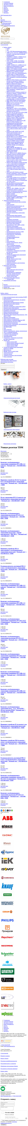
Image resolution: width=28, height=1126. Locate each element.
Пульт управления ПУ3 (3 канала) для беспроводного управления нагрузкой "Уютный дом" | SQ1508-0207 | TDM (13, 499)
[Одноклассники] (3, 810)
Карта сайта (4, 1071)
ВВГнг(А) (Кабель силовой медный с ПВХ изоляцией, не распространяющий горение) (17, 77)
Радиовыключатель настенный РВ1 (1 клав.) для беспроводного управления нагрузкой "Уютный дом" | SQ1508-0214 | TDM (14, 760)
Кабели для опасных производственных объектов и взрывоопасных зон (17, 191)
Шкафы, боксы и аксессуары (14, 258)
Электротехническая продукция (12, 200)
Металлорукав (10, 271)
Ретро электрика (11, 264)
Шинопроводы (10, 257)
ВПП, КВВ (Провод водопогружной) (16, 100)
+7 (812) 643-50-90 (16, 1096)
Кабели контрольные (12, 195)
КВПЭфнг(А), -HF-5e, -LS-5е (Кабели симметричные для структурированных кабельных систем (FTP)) (17, 110)
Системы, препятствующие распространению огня (13, 274)
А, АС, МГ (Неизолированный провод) (17, 51)
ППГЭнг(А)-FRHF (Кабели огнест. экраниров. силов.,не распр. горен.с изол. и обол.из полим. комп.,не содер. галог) (16, 168)
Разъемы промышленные (13, 237)
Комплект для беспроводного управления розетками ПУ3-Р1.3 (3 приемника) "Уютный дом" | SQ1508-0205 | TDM (13, 516)
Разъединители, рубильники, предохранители (14, 235)
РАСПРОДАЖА (11, 238)
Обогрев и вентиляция (12, 226)
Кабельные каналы (11, 267)
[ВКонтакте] (1, 810)
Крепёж (9, 268)
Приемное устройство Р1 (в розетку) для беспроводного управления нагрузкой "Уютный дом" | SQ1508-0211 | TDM (14, 726)
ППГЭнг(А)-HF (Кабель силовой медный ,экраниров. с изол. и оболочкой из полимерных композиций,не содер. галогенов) (17, 174)
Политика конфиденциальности (9, 1061)
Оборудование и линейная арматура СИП (14, 320)
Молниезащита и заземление (14, 272)
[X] (8, 810)
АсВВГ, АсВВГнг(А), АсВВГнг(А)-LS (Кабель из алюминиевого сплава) (16, 65)
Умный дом (9, 253)
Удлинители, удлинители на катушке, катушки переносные (16, 251)
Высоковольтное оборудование (14, 210)
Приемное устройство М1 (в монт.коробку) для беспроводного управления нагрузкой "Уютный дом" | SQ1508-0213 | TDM (13, 551)
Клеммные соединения (12, 219)
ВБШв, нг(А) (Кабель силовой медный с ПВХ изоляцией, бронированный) (17, 69)
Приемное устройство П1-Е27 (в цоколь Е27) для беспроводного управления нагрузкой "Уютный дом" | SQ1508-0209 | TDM (14, 482)
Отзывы (6, 11)
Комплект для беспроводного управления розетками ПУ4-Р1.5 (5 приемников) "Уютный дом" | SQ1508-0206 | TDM (13, 795)
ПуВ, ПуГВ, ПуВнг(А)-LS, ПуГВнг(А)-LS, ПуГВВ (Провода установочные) (17, 178)
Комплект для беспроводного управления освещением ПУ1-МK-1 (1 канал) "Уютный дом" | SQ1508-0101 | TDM (13, 604)
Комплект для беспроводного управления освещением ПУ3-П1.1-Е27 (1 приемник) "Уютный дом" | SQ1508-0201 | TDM (13, 656)
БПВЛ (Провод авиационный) (14, 67)
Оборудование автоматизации (14, 227)
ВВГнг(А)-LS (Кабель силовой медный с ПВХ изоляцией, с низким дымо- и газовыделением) (17, 89)
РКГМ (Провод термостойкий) (14, 184)
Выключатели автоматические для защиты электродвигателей (15, 206)
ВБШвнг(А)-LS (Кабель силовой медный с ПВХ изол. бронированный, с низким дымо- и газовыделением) (17, 73)
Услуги (5, 7)
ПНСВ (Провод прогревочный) (15, 157)
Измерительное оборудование (14, 215)
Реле (8, 239)
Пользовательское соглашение (8, 1063)
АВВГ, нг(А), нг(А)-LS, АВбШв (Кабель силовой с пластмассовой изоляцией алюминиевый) (17, 54)
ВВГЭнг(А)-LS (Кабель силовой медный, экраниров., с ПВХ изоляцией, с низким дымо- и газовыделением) (17, 97)
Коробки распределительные (14, 222)
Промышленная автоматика (14, 233)
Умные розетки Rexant (12, 344)
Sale (8, 50)
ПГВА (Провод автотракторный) (15, 155)
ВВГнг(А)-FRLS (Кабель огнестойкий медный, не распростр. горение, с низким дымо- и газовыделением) (16, 81)
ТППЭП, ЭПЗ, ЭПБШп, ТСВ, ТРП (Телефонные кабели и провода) (15, 189)
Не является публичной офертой (9, 1068)
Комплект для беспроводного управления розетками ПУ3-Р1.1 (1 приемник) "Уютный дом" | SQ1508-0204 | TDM (14, 639)
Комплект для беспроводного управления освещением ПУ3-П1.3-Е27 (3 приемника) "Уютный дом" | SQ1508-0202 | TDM (14, 621)
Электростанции (11, 261)
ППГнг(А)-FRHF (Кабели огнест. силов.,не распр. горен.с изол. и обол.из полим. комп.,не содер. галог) (17, 160)
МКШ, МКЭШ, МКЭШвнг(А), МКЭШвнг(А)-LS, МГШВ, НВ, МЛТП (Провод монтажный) (16, 149)
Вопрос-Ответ (4, 1058)
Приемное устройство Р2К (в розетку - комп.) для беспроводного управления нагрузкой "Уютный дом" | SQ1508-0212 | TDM (14, 743)
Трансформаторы (11, 249)
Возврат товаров (5, 1056)
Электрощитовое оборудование (12, 277)
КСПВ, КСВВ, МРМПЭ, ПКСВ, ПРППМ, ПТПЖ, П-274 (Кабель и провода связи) (15, 145)
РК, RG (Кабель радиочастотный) (15, 182)
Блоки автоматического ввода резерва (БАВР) (15, 297)
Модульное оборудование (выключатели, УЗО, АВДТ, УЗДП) (15, 224)
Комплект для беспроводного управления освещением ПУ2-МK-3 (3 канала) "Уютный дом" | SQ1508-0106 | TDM (13, 691)
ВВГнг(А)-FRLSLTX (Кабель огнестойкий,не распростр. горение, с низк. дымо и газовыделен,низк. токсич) (17, 85)
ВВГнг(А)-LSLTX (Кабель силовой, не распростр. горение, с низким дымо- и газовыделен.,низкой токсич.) (16, 93)
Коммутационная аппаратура (14, 220)
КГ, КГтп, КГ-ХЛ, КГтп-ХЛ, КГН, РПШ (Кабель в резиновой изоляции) (17, 113)
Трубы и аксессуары (12, 276)
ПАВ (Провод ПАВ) (12, 151)
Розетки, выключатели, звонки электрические (15, 331)
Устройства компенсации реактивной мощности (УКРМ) (16, 255)
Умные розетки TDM (12, 346)
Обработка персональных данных (9, 1066)
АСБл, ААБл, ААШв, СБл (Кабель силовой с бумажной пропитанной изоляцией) (15, 62)
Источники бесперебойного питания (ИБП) (15, 309)
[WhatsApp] (12, 810)
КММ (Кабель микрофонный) (14, 124)
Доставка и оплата (8, 4)
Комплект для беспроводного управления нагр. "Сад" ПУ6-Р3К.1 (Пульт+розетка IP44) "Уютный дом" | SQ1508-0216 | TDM (13, 709)
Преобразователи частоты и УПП (15, 231)
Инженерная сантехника (10, 280)
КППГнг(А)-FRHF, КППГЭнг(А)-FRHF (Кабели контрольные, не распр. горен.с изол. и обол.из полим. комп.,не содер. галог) (17, 128)
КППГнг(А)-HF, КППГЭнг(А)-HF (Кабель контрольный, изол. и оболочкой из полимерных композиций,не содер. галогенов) (15, 133)
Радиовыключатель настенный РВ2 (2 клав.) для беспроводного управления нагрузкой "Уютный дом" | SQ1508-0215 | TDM (14, 568)
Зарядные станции (11, 211)
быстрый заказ (4, 473)
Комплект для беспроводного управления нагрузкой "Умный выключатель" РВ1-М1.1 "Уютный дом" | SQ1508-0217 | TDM (14, 533)
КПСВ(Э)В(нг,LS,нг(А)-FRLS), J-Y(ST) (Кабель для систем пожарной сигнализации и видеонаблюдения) (17, 138)
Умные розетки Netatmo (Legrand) (15, 343)
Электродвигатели (11, 260)
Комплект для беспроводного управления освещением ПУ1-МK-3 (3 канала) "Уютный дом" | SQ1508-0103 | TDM (13, 586)
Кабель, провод (7, 47)
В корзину (3, 474)
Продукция (3, 451)
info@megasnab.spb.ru (6, 1096)
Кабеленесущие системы (10, 265)
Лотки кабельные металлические (15, 269)
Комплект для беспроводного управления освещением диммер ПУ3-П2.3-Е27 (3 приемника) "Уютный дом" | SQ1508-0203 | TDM (14, 778)
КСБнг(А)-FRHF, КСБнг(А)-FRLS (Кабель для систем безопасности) (15, 141)
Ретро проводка (11, 241)
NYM (8, 48)
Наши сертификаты (9, 6)
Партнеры (6, 10)
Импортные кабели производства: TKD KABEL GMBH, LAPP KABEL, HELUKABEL (17, 198)
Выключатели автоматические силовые (17, 208)
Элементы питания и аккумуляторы (16, 262)
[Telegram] (6, 810)
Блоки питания (10, 204)
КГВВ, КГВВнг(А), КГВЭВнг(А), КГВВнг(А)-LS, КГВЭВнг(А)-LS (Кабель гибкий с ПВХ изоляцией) (15, 116)
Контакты (6, 12)
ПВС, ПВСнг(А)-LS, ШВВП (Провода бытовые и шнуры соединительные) (16, 153)
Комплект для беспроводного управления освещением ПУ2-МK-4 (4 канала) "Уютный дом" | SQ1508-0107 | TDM (13, 674)
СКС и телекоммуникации (13, 245)
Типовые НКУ (10, 279)
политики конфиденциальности (9, 1122)
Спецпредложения (8, 3)
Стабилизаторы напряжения (14, 246)
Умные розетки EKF (12, 341)
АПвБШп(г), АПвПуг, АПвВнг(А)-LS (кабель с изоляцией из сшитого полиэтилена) (16, 58)
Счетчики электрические (13, 248)
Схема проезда (4, 44)
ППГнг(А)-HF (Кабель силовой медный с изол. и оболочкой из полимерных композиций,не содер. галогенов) (17, 164)
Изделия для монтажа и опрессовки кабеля (14, 306)
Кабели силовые (11, 193)
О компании (7, 1)
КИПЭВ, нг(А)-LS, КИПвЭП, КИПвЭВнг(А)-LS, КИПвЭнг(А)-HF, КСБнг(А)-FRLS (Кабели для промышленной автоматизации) (16, 121)
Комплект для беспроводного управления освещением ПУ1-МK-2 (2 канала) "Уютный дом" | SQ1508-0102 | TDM (13, 465)
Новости (6, 8)
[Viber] (10, 810)
